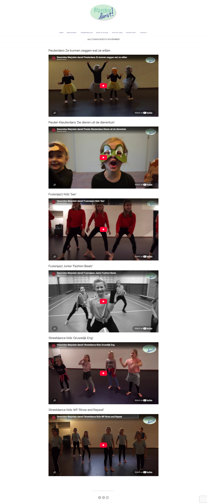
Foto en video (117, 32)
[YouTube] (107, 497)
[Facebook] (99, 497)
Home (61, 32)
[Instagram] (103, 497)
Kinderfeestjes (87, 32)
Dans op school (102, 32)
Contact (143, 32)
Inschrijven (131, 32)
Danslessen (71, 32)
